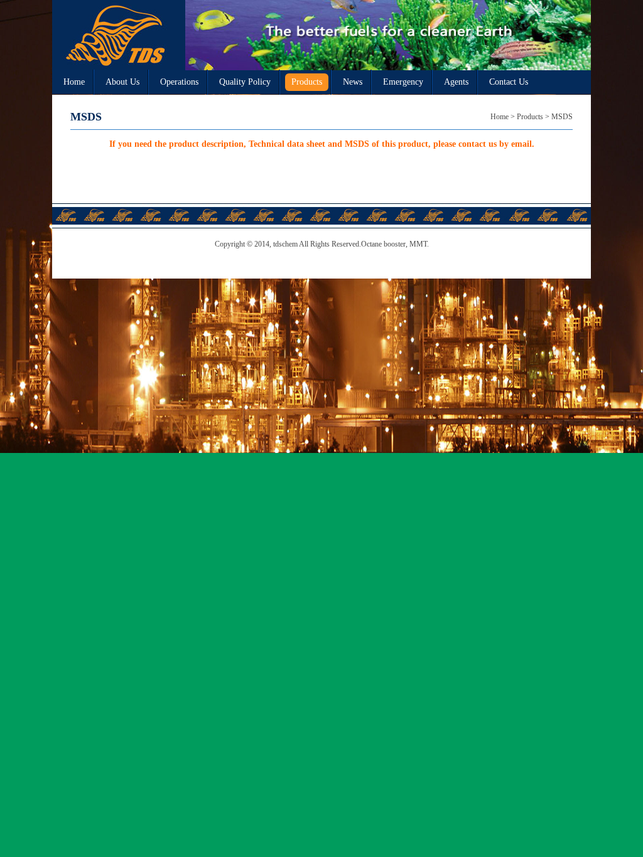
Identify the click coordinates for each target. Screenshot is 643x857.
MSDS (562, 116)
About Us (122, 82)
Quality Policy (245, 82)
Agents (456, 82)
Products (306, 82)
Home (74, 82)
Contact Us (508, 82)
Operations (179, 82)
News (352, 82)
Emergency (403, 82)
